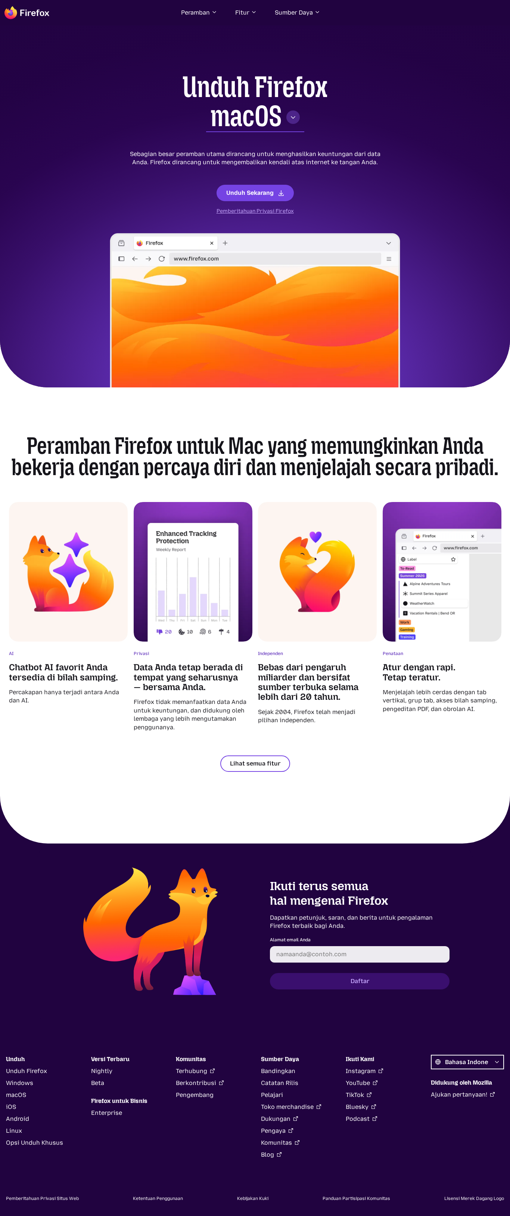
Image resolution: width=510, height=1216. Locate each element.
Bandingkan (278, 1071)
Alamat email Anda (290, 939)
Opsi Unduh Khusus (34, 1142)
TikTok (355, 1094)
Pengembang (195, 1094)
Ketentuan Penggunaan (158, 1198)
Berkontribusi (196, 1082)
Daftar (360, 981)
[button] (199, 12)
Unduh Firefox (26, 1071)
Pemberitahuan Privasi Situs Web (42, 1198)
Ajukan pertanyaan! (459, 1094)
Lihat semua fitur (255, 763)
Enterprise (106, 1112)
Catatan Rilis (279, 1082)
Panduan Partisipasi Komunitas (356, 1198)
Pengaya (273, 1130)
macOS (246, 116)
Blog (267, 1154)
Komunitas (276, 1142)
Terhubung (191, 1071)
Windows (19, 1082)
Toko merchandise (287, 1106)
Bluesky (357, 1106)
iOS (11, 1106)
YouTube (358, 1082)
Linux (14, 1130)
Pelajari (272, 1094)
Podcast (358, 1118)
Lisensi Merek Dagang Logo (474, 1198)
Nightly (101, 1071)
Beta (97, 1082)
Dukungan (275, 1118)
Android (17, 1118)
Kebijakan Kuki (252, 1198)
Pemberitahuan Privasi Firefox (255, 211)
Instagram (361, 1071)
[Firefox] (26, 12)
